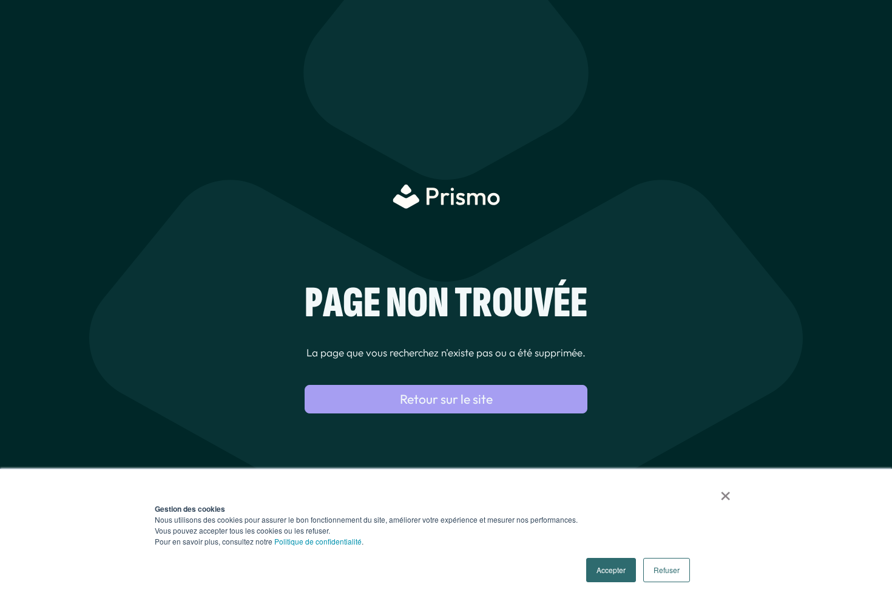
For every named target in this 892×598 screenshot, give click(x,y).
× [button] (725, 491)
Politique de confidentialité (318, 541)
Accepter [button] (611, 570)
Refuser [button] (667, 570)
